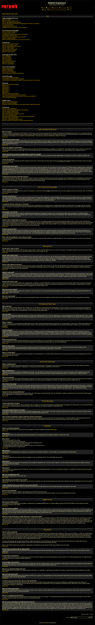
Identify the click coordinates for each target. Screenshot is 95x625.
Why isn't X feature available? (9, 103)
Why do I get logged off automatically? (11, 22)
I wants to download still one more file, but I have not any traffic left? (19, 96)
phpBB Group (45, 503)
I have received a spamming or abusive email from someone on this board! (21, 80)
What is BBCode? (6, 56)
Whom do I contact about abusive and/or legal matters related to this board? (21, 104)
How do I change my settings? (9, 31)
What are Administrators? (8, 68)
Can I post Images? (7, 60)
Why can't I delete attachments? (10, 117)
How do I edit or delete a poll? (9, 49)
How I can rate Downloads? (9, 97)
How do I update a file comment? (10, 112)
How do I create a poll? (8, 47)
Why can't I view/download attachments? (12, 119)
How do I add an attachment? (9, 108)
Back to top (5, 137)
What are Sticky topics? (8, 62)
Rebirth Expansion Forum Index (10, 13)
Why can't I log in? (6, 19)
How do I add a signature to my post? (11, 46)
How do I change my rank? (9, 38)
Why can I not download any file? (10, 93)
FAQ (44, 7)
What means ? (6, 85)
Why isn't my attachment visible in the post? (13, 114)
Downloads (53, 429)
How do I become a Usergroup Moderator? (13, 73)
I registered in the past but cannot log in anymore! (14, 27)
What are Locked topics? (8, 63)
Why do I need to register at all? (10, 21)
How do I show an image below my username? (14, 37)
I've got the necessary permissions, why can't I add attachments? (18, 116)
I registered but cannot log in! (9, 26)
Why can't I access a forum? (9, 50)
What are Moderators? (8, 69)
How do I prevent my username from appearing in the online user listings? (20, 23)
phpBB (44, 622)
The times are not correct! (8, 33)
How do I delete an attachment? (10, 111)
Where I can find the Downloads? (10, 84)
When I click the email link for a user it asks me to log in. (16, 39)
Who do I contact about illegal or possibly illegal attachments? (17, 120)
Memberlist (55, 7)
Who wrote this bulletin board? (10, 101)
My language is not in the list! (9, 35)
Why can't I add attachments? (9, 115)
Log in (70, 9)
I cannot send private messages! (10, 77)
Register (70, 7)
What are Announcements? (9, 61)
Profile (45, 9)
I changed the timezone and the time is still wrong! (14, 34)
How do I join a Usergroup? (9, 72)
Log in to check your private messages (57, 9)
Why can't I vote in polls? (8, 51)
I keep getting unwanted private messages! (13, 79)
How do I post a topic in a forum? (10, 44)
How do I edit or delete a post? (10, 45)
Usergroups (63, 7)
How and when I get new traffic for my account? (14, 95)
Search (49, 7)
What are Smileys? (7, 58)
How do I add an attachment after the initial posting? (15, 110)
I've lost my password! (7, 25)
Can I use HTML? (6, 57)
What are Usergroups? (8, 70)
